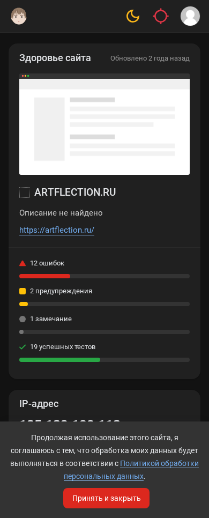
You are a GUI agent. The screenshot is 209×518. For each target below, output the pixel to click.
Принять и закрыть (106, 498)
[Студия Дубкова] (19, 16)
